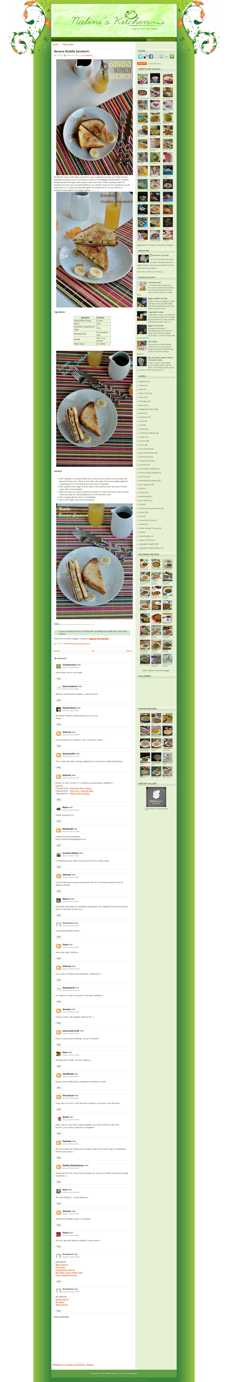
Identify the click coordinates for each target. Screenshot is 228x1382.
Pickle (141, 489)
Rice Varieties (144, 501)
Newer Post (57, 651)
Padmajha (67, 1141)
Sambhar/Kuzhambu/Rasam (149, 509)
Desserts (142, 441)
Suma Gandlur (69, 753)
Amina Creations (70, 686)
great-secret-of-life (71, 1031)
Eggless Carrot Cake (155, 326)
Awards (142, 386)
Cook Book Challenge (147, 433)
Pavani (66, 1233)
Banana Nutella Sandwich (71, 51)
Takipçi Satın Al (62, 1265)
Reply (58, 678)
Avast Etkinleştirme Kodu (66, 1275)
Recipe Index (68, 44)
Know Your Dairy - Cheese (81, 788)
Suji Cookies (152, 342)
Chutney (142, 429)
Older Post (129, 651)
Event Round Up (145, 457)
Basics (141, 397)
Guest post (143, 465)
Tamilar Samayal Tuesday (148, 528)
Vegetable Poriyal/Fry (147, 544)
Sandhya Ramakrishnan (73, 1165)
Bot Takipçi (60, 1302)
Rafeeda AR (68, 829)
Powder (142, 493)
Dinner (141, 445)
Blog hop (142, 405)
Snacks (141, 512)
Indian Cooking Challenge (148, 473)
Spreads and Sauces (146, 520)
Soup (141, 516)
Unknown (67, 732)
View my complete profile (150, 272)
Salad (141, 505)
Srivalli (66, 1117)
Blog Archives (154, 63)
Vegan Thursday (145, 540)
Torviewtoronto (69, 665)
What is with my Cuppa (79, 794)
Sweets (142, 524)
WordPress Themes (93, 1380)
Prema (65, 944)
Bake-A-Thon (144, 393)
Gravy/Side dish (145, 461)
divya (65, 1189)
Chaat (141, 425)
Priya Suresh (68, 1095)
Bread (81, 643)
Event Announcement (147, 453)
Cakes (141, 421)
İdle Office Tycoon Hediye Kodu (69, 1273)
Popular (142, 63)
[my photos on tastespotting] (156, 809)
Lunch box (143, 477)
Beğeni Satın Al (62, 1300)
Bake (141, 389)
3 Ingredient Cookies (156, 312)
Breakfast (86, 643)
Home (55, 44)
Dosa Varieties (144, 449)
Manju (65, 807)
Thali (141, 532)
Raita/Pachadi (144, 497)
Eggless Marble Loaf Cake (157, 299)
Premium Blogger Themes (123, 1380)
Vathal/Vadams (145, 536)
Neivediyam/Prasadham (148, 481)
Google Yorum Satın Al (65, 1270)
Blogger (167, 671)
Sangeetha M (68, 987)
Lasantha (112, 1380)
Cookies (142, 437)
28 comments (87, 55)
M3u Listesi (60, 1267)
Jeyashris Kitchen (71, 853)
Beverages (143, 401)
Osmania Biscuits (154, 283)
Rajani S (66, 899)
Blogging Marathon (71, 643)
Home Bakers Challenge (148, 469)
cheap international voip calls (140, 1380)
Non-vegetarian (145, 485)
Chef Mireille (68, 1074)
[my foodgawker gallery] (156, 806)
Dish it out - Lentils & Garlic (81, 791)
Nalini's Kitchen (161, 256)
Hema (65, 1052)
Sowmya (59, 786)
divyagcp (67, 1009)
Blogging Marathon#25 (99, 639)
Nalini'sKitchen (112, 1374)
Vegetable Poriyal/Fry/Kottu (149, 548)
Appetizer (142, 382)
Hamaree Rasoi (69, 708)
